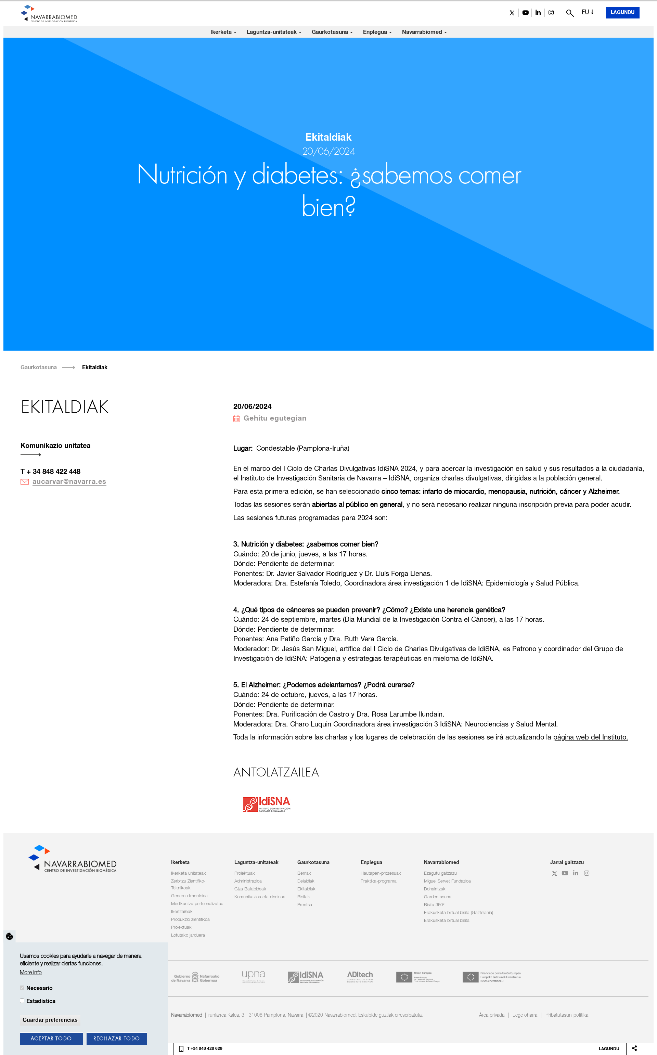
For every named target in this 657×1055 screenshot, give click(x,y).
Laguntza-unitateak (272, 32)
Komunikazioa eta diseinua (259, 897)
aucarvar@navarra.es (69, 481)
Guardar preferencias (50, 1020)
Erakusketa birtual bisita (446, 920)
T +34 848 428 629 (204, 1049)
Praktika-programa (379, 881)
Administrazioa (248, 881)
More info (31, 973)
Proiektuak (181, 927)
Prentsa (304, 905)
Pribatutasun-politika (566, 1015)
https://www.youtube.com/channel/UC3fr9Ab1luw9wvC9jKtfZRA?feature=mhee (525, 13)
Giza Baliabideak (250, 889)
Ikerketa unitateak (188, 873)
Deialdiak (305, 881)
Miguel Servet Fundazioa (447, 881)
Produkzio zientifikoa (190, 919)
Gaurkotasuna (330, 32)
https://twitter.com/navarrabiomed (512, 13)
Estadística (40, 1001)
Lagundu (622, 12)
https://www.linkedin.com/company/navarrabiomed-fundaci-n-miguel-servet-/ (538, 13)
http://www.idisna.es (265, 803)
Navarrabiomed (422, 32)
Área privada (491, 1015)
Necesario (39, 988)
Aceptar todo (51, 1039)
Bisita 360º (434, 905)
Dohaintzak (435, 889)
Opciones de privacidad (9, 936)
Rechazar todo (116, 1039)
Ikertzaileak (182, 912)
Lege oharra (525, 1015)
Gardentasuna (437, 897)
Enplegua (375, 32)
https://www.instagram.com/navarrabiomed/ (551, 13)
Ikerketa (221, 32)
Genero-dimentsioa (189, 896)
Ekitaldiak (94, 367)
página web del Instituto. (590, 737)
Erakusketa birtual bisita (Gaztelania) (458, 913)
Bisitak (303, 897)
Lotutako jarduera (188, 935)
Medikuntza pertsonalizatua (197, 904)
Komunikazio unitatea (55, 445)
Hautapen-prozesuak (381, 873)
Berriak (304, 873)
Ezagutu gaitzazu (440, 873)
